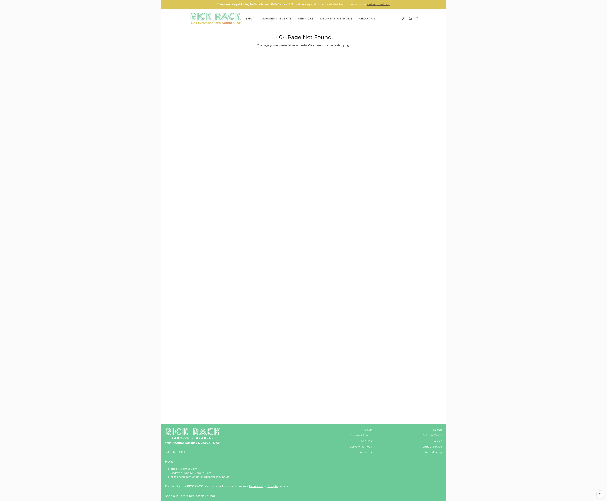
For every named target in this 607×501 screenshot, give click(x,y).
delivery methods (378, 4)
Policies (437, 440)
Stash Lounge (206, 496)
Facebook (256, 486)
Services (366, 440)
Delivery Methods (360, 446)
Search (437, 429)
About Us (366, 452)
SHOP (368, 429)
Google (194, 476)
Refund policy (433, 452)
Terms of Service (431, 446)
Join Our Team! (432, 435)
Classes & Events (361, 435)
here (318, 45)
